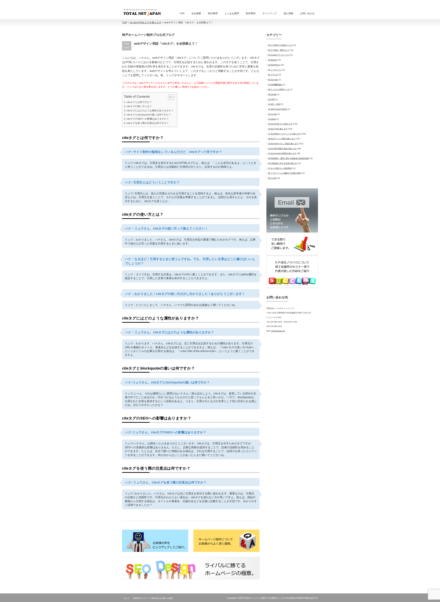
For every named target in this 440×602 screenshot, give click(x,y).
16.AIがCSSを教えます (277, 129)
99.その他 (272, 178)
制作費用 (213, 13)
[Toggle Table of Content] (170, 97)
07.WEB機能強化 (275, 85)
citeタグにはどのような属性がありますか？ (150, 110)
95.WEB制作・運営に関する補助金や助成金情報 (288, 158)
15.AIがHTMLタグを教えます (280, 124)
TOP (182, 13)
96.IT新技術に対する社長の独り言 (282, 163)
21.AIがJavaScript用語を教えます (282, 153)
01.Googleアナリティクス (279, 55)
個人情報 (288, 13)
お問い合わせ (307, 13)
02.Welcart (272, 60)
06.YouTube (273, 80)
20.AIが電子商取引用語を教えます (282, 149)
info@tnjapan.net (278, 331)
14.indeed (272, 119)
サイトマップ (269, 13)
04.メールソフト (275, 70)
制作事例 (250, 13)
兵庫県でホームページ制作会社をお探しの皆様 (153, 598)
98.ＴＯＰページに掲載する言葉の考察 (284, 173)
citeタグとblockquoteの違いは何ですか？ (148, 114)
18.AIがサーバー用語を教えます (281, 139)
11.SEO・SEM (274, 104)
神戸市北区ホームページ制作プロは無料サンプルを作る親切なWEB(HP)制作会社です (278, 598)
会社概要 (196, 13)
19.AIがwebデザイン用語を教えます (283, 144)
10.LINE (271, 99)
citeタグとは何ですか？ (139, 102)
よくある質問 (231, 13)
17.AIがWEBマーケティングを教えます (284, 134)
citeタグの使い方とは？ (139, 106)
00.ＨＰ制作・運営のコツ (278, 50)
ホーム (126, 598)
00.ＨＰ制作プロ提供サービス (280, 45)
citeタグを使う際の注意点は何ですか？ (147, 123)
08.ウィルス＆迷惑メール (278, 89)
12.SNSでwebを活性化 (277, 109)
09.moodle (272, 94)
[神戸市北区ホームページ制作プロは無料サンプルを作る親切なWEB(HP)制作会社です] (142, 12)
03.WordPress (274, 65)
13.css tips (272, 114)
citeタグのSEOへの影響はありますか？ (147, 118)
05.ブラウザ (273, 75)
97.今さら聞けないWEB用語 (280, 168)
